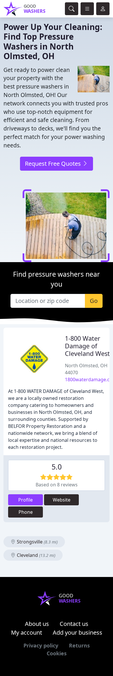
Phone (26, 512)
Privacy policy (40, 645)
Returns (79, 645)
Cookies (57, 653)
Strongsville (37, 542)
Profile (25, 500)
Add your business (77, 632)
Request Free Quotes (53, 163)
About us (37, 624)
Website (61, 500)
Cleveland (35, 555)
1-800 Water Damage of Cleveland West (87, 346)
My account (26, 632)
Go (94, 301)
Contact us (74, 624)
